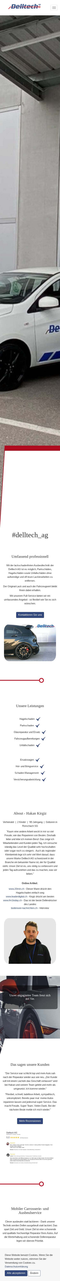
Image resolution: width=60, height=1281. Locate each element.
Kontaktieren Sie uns (30, 614)
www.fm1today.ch (12, 900)
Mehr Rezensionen (30, 1121)
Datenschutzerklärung (16, 1266)
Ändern (34, 1273)
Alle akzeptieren (16, 1273)
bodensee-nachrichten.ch (24, 908)
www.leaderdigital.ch (16, 896)
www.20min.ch (16, 888)
